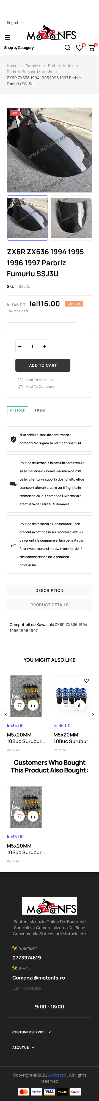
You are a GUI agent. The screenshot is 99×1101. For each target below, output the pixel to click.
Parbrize (13, 750)
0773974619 (26, 957)
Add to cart (43, 365)
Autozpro (57, 1075)
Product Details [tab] (50, 604)
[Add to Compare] (33, 705)
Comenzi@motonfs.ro (38, 977)
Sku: (11, 286)
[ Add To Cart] (19, 705)
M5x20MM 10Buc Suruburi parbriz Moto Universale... (25, 737)
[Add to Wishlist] (40, 680)
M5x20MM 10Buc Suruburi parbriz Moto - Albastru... (72, 737)
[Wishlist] (79, 48)
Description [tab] (49, 590)
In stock (17, 410)
